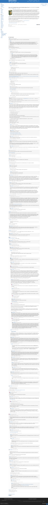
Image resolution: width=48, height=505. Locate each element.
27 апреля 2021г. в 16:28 (16, 247)
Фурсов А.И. (2, 26)
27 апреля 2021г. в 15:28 (15, 240)
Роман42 (21, 239)
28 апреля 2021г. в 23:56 (16, 318)
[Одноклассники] (37, 24)
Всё (9, 2)
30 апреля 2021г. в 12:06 (14, 401)
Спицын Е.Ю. (2, 24)
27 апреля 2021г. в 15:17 (16, 130)
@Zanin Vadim (13, 252)
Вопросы (18, 2)
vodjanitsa (23, 239)
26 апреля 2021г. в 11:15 (12, 150)
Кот (9, 97)
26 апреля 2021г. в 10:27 (14, 49)
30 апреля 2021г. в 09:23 (15, 375)
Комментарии (34, 1)
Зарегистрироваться (35, 0)
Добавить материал (31, 0)
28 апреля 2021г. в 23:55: (13, 387)
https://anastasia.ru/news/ (14, 301)
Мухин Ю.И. (2, 22)
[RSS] (45, 503)
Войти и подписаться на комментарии (22, 24)
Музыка (1, 30)
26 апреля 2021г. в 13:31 (14, 182)
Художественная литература (4, 33)
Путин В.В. (2, 23)
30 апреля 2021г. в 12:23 (16, 408)
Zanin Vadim (14, 8)
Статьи (2, 36)
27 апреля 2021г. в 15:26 (15, 233)
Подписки (28, 1)
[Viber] (39, 24)
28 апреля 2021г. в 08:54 (15, 279)
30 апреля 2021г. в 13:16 (16, 467)
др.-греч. (30, 98)
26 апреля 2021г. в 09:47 (13, 38)
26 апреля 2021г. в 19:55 (14, 124)
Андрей (10, 38)
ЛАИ (1, 20)
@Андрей (12, 67)
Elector (10, 237)
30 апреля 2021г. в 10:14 (17, 438)
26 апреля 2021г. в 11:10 (14, 65)
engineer (10, 49)
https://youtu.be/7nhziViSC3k (26, 485)
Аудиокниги (2, 31)
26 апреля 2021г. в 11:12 (14, 86)
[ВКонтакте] (42, 503)
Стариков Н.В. (2, 25)
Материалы (37, 1)
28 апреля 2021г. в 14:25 (15, 303)
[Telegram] (38, 24)
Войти (38, 0)
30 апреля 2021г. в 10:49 (15, 449)
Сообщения (31, 1)
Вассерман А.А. (2, 15)
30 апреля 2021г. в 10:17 (16, 362)
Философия (2, 9)
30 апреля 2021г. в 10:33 (15, 445)
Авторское (15, 2)
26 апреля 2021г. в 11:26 (12, 97)
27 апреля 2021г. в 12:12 (14, 237)
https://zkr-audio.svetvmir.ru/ (26, 20)
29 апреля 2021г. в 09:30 (17, 337)
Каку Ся (14, 26)
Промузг (23, 283)
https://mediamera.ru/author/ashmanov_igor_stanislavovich (27, 484)
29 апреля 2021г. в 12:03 (13, 414)
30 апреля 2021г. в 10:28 (18, 367)
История (1, 10)
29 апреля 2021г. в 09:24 (18, 322)
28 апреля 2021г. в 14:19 (16, 284)
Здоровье (2, 12)
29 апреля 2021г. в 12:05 (14, 392)
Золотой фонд (2, 4)
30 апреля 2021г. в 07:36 (16, 396)
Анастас (28, 98)
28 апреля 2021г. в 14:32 (16, 288)
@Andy (14, 290)
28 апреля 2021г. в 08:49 (17, 269)
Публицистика (2, 35)
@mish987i (11, 221)
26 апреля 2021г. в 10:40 (14, 62)
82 (17, 8)
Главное (12, 2)
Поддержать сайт (44, 5)
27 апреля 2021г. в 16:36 (15, 250)
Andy (20, 242)
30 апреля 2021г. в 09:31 (15, 434)
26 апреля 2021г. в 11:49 (13, 158)
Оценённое (2, 6)
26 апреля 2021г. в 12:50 (13, 168)
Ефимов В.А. (2, 18)
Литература (2, 32)
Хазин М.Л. (2, 27)
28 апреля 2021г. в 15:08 (17, 312)
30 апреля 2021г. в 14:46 (16, 483)
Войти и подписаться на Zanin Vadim (13, 24)
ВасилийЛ (10, 230)
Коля (10, 86)
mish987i (12, 375)
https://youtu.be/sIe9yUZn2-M (12, 152)
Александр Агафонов (4, 500)
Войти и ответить (13, 48)
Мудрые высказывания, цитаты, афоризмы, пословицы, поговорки (3, 34)
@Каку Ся (11, 451)
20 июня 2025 (18, 500)
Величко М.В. (2, 16)
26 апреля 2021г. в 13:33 (15, 103)
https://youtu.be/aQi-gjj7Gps (12, 238)
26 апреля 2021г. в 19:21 (14, 230)
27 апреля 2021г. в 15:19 (16, 208)
